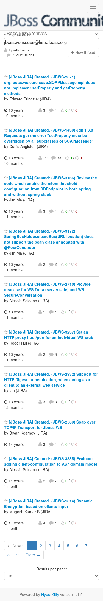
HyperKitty (50, 594)
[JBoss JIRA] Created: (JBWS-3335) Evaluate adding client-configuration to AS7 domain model (50, 461)
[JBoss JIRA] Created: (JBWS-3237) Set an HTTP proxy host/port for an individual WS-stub (48, 334)
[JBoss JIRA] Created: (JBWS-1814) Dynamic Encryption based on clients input (48, 503)
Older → (33, 555)
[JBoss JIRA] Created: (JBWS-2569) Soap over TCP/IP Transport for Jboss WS (49, 424)
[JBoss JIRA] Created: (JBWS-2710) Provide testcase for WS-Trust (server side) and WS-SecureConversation (47, 289)
